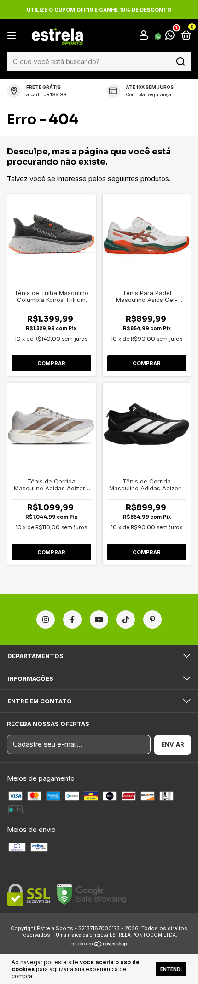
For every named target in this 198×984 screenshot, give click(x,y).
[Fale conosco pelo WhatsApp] (164, 36)
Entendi (171, 969)
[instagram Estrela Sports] (45, 619)
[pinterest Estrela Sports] (152, 619)
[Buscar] (180, 61)
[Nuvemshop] (99, 944)
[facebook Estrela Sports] (72, 619)
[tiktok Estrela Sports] (125, 619)
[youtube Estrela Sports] (99, 619)
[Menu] (13, 35)
